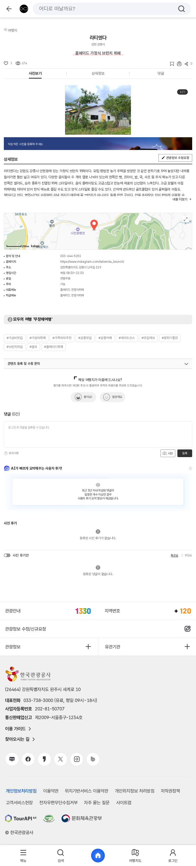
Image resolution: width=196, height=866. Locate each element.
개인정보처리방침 (21, 791)
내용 (180, 199)
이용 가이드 (15, 728)
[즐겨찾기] (170, 64)
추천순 (188, 555)
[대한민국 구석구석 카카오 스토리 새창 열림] (44, 759)
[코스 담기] (177, 63)
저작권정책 (170, 791)
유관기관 (112, 646)
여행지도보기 (185, 219)
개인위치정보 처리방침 (134, 791)
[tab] (23, 856)
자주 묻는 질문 (96, 802)
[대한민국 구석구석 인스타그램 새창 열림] (76, 759)
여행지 (12, 30)
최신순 (174, 555)
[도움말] (6, 453)
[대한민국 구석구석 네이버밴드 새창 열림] (93, 759)
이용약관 (50, 791)
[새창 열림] (20, 818)
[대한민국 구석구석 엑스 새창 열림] (60, 759)
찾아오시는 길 (17, 739)
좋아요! (88, 397)
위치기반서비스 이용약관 (86, 791)
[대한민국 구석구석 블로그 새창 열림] (12, 759)
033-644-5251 (70, 256)
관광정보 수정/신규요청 (25, 629)
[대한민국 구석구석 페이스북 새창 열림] (28, 759)
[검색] (182, 9)
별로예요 (117, 397)
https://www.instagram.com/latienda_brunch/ (92, 261)
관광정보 (12, 646)
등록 (184, 453)
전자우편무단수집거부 (58, 802)
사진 (170, 453)
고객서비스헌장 (19, 802)
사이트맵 (123, 802)
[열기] (186, 364)
